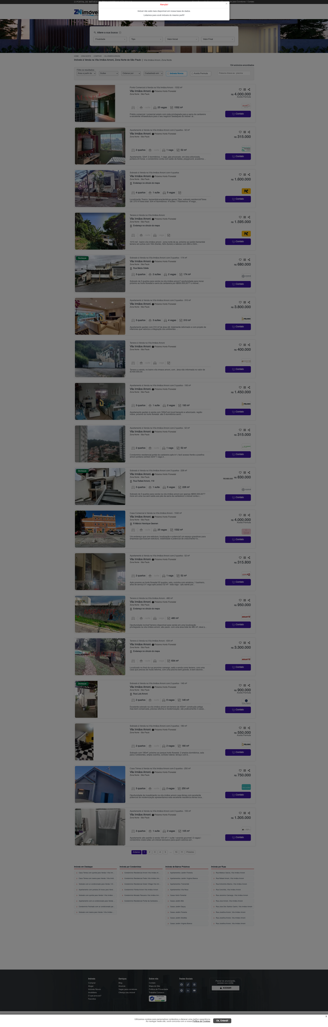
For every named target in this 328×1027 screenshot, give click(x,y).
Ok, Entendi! (222, 1021)
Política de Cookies (201, 1021)
